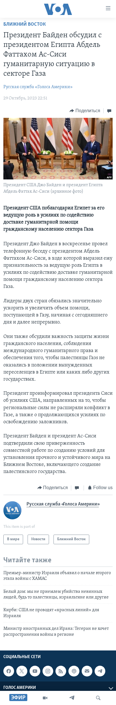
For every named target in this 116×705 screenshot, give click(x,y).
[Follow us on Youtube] (35, 671)
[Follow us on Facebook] (8, 671)
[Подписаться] (87, 671)
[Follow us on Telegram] (100, 671)
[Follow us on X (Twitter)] (21, 671)
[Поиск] (98, 698)
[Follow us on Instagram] (48, 671)
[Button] (85, 110)
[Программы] (45, 698)
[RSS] (60, 671)
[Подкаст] (73, 671)
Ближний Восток (24, 24)
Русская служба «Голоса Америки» (38, 87)
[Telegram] (72, 698)
